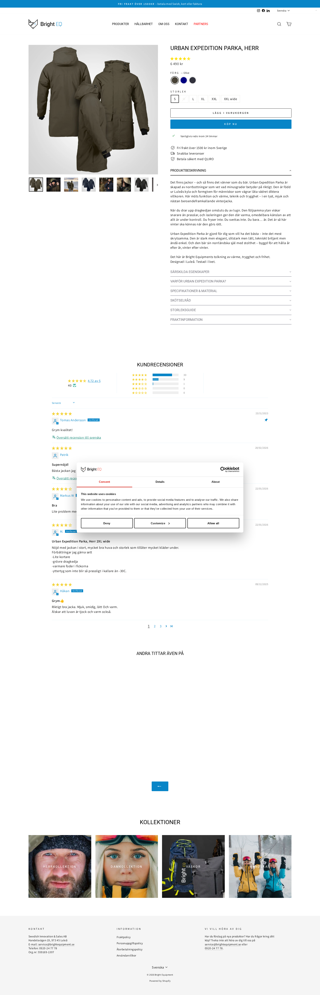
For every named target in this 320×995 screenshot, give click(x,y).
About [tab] (215, 481)
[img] (62, 414)
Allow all (213, 523)
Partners (201, 24)
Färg (179, 72)
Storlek (178, 91)
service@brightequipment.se (223, 944)
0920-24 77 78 (214, 948)
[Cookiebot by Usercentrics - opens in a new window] (223, 469)
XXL (214, 99)
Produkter (120, 24)
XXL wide (230, 99)
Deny (106, 523)
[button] (180, 59)
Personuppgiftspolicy (130, 943)
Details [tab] (160, 481)
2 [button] (155, 626)
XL (203, 99)
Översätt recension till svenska (78, 437)
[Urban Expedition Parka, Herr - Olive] (55, 745)
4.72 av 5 (94, 381)
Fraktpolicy (124, 937)
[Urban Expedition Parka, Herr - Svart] (65, 745)
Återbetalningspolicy (130, 949)
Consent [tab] (104, 481)
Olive (175, 80)
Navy (183, 80)
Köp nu (230, 124)
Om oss (163, 24)
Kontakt (181, 24)
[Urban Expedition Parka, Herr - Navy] (60, 745)
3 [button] (160, 626)
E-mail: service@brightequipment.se (51, 944)
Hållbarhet (143, 24)
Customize (158, 523)
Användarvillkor (126, 955)
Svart (192, 80)
